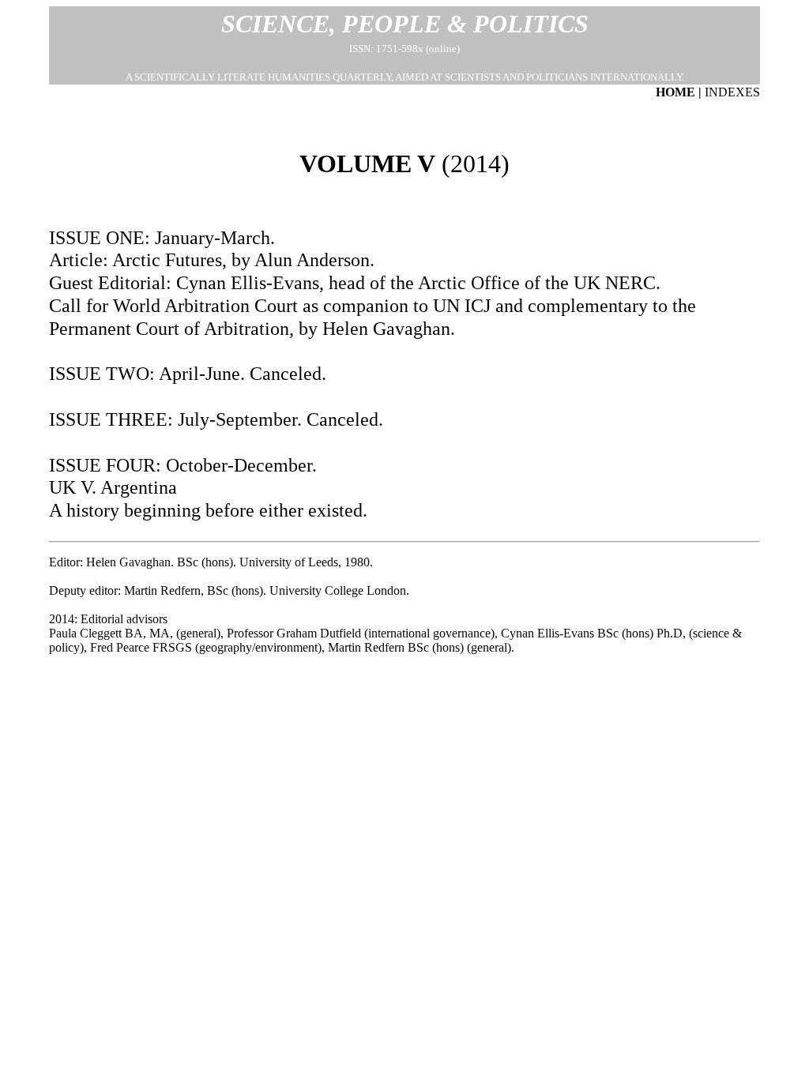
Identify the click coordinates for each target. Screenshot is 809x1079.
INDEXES (732, 92)
